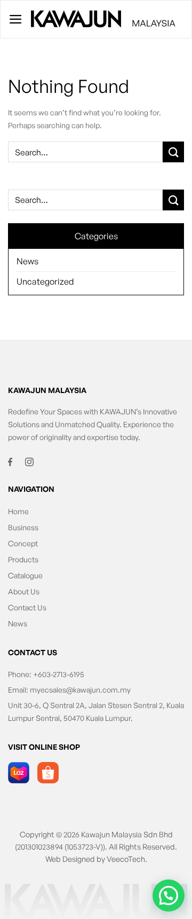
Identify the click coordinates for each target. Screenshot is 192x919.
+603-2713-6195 (58, 674)
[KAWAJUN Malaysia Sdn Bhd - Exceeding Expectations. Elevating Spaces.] (103, 19)
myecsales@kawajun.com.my (80, 689)
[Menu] (16, 19)
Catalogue (25, 575)
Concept (23, 543)
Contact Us (27, 607)
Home (18, 511)
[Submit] (173, 200)
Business (23, 527)
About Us (23, 591)
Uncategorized (45, 281)
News (27, 261)
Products (23, 559)
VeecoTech (126, 858)
